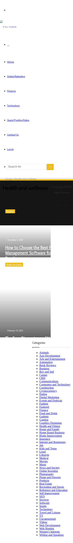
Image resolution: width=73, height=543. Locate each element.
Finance (11, 91)
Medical (43, 458)
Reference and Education (53, 490)
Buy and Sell (46, 371)
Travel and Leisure (49, 512)
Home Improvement (50, 435)
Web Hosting (46, 528)
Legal (42, 451)
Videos (43, 522)
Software (44, 502)
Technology (13, 105)
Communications (48, 381)
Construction (46, 387)
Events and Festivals (50, 400)
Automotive (46, 362)
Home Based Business (51, 432)
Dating (43, 394)
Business (44, 368)
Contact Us (13, 134)
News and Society (49, 467)
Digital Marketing (16, 76)
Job (41, 445)
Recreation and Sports (51, 486)
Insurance (44, 438)
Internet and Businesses (52, 442)
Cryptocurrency (48, 390)
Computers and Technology (54, 384)
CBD (42, 378)
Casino (43, 374)
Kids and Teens (48, 448)
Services (44, 499)
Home (10, 61)
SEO (42, 496)
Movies (43, 461)
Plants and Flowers (50, 477)
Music (42, 464)
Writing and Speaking (51, 534)
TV (41, 515)
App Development (49, 355)
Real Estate (45, 483)
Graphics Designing (50, 422)
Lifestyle (44, 454)
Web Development (49, 525)
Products (44, 480)
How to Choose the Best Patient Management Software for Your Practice (33, 253)
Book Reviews (47, 365)
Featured (44, 406)
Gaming (43, 419)
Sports (42, 506)
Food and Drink (48, 413)
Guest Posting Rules (18, 120)
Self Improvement (49, 493)
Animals (44, 352)
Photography (46, 474)
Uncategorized (47, 518)
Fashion (43, 403)
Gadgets (44, 416)
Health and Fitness (49, 426)
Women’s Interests (49, 531)
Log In (10, 149)
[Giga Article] (8, 27)
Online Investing (48, 470)
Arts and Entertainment (52, 358)
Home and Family (49, 429)
